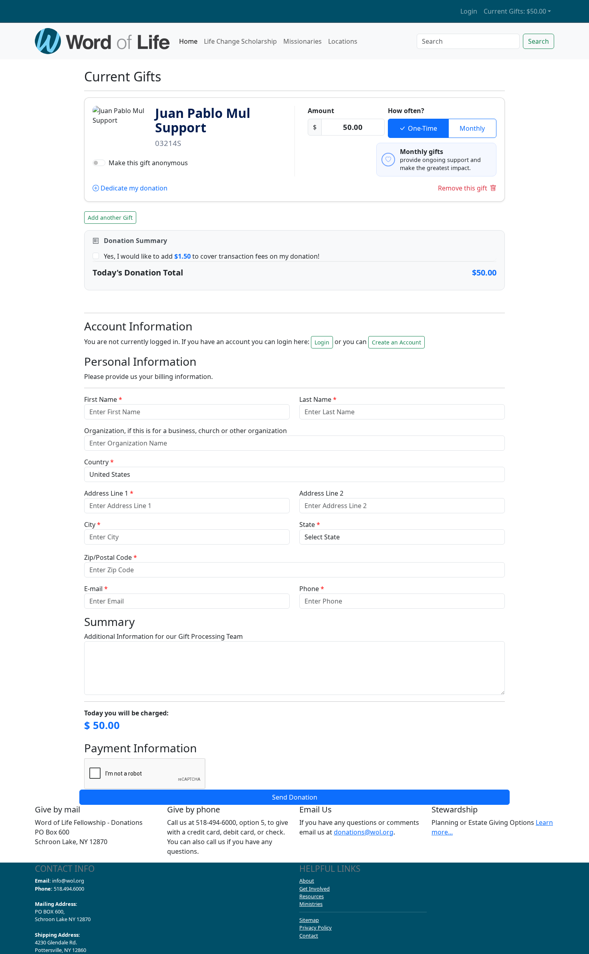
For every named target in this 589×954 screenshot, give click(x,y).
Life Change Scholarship (240, 41)
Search (538, 41)
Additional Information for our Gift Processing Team (163, 636)
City (92, 524)
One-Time (422, 128)
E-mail (96, 588)
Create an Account (396, 342)
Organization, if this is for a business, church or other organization (185, 430)
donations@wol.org (363, 832)
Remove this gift (462, 188)
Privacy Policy (315, 927)
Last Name (318, 399)
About (306, 880)
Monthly (472, 128)
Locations (342, 41)
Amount (321, 110)
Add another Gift (110, 217)
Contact (308, 935)
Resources (311, 896)
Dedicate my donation (133, 188)
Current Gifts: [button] (515, 11)
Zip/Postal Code (110, 557)
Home (188, 41)
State (309, 524)
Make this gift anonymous (148, 162)
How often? (406, 110)
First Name (103, 399)
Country (99, 462)
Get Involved (314, 888)
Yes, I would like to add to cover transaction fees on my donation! (211, 256)
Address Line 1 (108, 493)
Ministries (311, 903)
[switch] (99, 163)
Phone (311, 588)
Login (468, 11)
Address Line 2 (321, 493)
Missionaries (302, 41)
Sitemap (309, 920)
